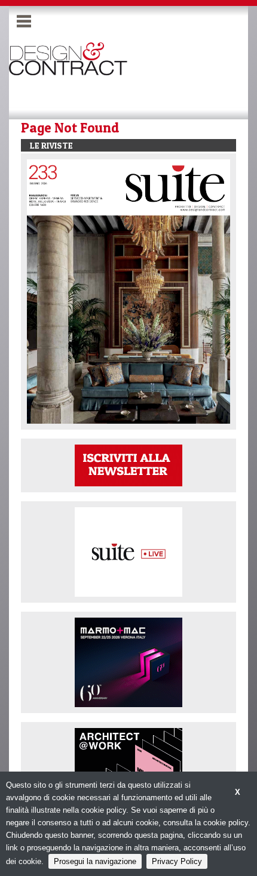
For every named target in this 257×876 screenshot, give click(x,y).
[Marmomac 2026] (128, 662)
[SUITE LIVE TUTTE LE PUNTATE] (128, 552)
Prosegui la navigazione (95, 861)
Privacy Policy (177, 861)
